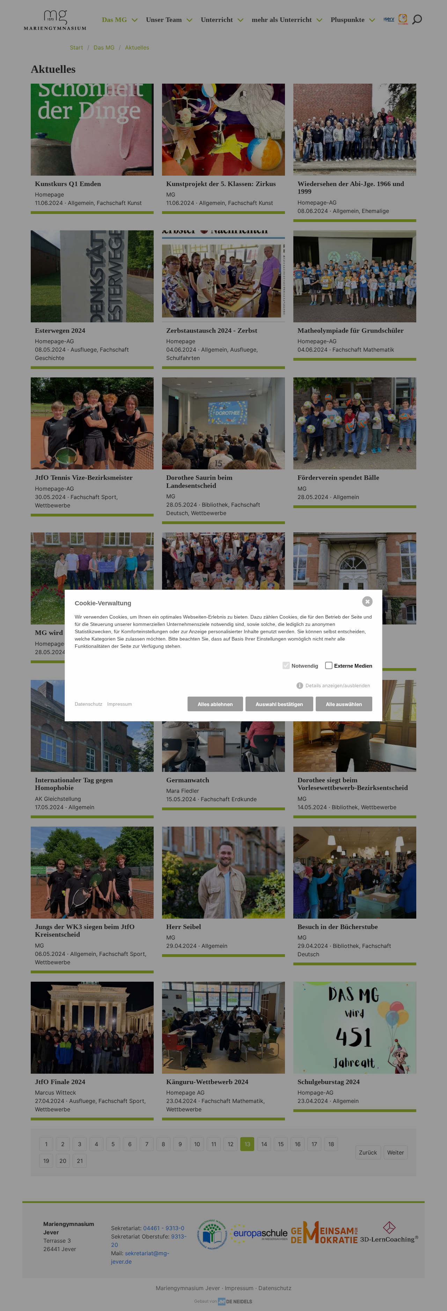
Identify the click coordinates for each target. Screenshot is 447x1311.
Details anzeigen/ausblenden (338, 685)
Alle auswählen (344, 704)
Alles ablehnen (215, 704)
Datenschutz (88, 704)
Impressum (119, 704)
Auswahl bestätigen (279, 704)
